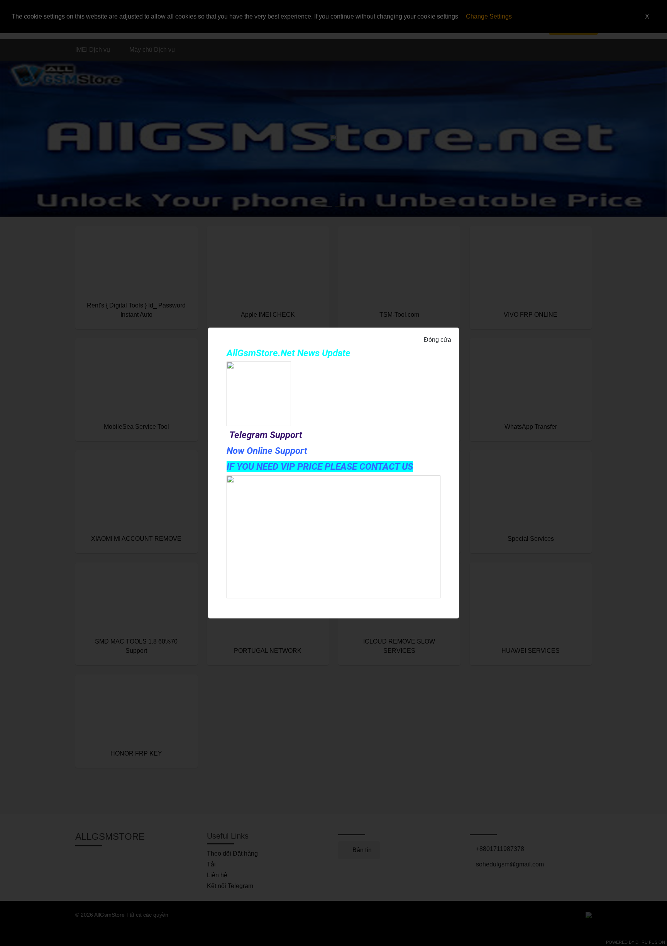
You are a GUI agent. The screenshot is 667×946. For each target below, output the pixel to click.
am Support (278, 435)
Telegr (242, 435)
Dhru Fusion (650, 942)
